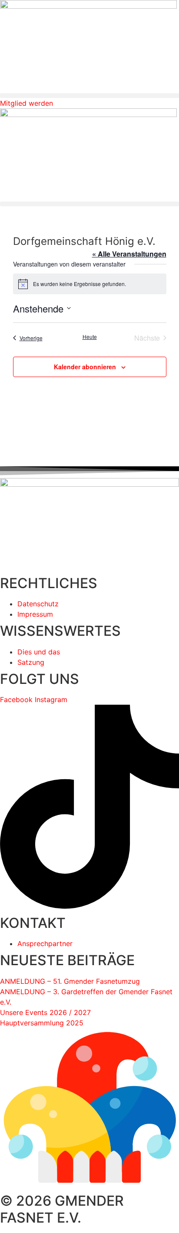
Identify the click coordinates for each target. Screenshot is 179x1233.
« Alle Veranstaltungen (129, 254)
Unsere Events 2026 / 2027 (45, 1012)
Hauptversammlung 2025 (41, 1022)
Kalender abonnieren (85, 366)
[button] (89, 95)
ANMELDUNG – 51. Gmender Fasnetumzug (70, 981)
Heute (90, 336)
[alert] (89, 283)
